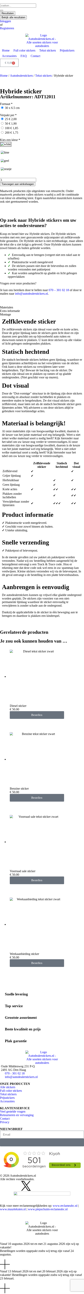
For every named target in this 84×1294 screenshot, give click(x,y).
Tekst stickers (43, 75)
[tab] (42, 307)
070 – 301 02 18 (59, 290)
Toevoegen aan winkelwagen (18, 184)
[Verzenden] (42, 1142)
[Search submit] (1, 10)
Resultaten (8, 13)
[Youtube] (36, 1186)
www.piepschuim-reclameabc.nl (48, 1209)
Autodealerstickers (21, 75)
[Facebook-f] (15, 1186)
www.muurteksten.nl (13, 1209)
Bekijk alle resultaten (13, 17)
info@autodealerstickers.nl (31, 293)
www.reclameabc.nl (65, 1205)
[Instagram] (5, 1186)
